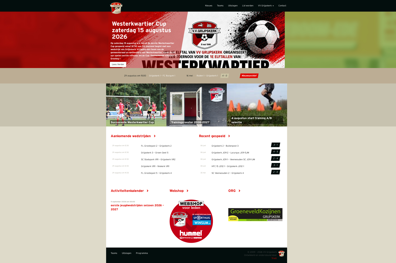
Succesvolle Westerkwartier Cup (132, 122)
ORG (232, 190)
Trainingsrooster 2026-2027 (190, 122)
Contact (282, 6)
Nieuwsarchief (249, 76)
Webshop (177, 190)
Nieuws (208, 6)
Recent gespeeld (212, 136)
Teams (220, 6)
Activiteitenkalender (128, 190)
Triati (274, 258)
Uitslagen (233, 6)
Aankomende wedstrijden (131, 136)
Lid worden (247, 6)
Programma (142, 253)
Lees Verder (118, 64)
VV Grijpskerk (265, 6)
